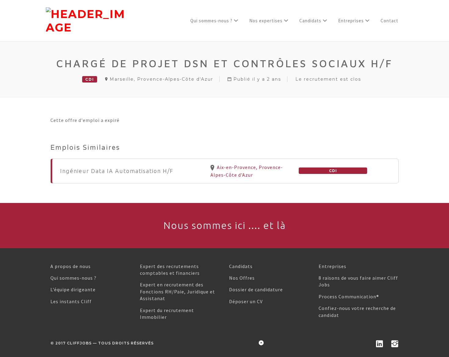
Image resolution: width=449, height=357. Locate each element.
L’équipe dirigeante (73, 289)
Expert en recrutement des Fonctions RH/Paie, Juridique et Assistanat (177, 291)
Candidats (241, 266)
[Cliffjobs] (108, 20)
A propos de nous (70, 266)
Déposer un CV (246, 301)
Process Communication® (349, 296)
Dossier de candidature (256, 289)
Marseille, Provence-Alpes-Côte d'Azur (161, 79)
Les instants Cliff (71, 301)
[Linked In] (379, 342)
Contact (389, 21)
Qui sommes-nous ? (211, 21)
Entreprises (332, 266)
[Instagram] (395, 342)
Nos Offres (242, 278)
